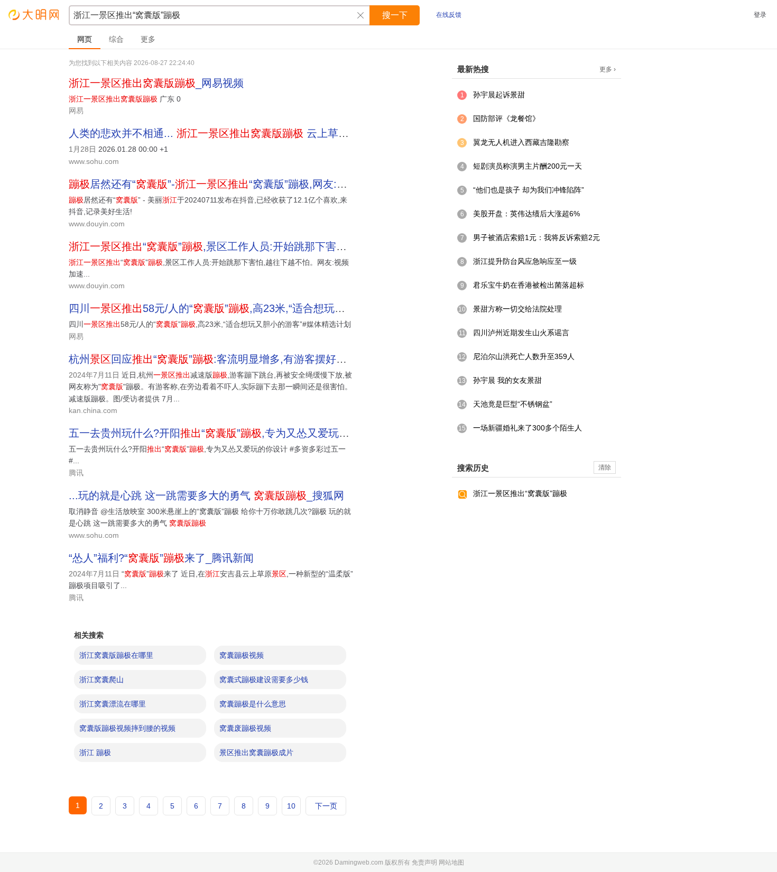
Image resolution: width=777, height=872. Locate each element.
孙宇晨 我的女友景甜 (507, 380)
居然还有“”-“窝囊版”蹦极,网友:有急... (218, 184)
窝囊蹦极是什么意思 (252, 704)
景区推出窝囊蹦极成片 (256, 752)
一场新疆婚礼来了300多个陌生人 (527, 428)
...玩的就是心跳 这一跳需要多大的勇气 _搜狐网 (206, 495)
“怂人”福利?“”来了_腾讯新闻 (161, 558)
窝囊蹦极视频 (241, 655)
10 (291, 806)
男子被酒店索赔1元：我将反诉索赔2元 (536, 237)
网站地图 (451, 862)
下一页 (326, 806)
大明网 (34, 14)
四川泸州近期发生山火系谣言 (521, 332)
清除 (604, 467)
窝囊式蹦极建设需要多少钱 (263, 679)
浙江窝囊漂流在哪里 (112, 704)
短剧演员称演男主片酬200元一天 (527, 166)
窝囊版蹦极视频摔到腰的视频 (127, 728)
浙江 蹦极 (95, 752)
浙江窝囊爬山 (101, 679)
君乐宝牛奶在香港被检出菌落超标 (528, 285)
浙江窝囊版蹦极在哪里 (116, 655)
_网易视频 (156, 83)
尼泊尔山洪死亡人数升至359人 (524, 356)
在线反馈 (448, 15)
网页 (84, 39)
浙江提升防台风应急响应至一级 (525, 261)
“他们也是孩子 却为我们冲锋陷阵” (528, 190)
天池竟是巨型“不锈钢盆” (512, 404)
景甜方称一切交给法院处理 (517, 309)
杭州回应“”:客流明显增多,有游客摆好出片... (218, 359)
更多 (148, 39)
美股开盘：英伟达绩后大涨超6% (526, 213)
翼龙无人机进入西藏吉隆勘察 (521, 142)
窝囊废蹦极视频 (245, 728)
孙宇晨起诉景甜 (499, 94)
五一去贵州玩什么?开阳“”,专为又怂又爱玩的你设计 (225, 433)
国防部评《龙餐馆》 (506, 118)
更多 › (607, 69)
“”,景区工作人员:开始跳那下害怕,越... (219, 246)
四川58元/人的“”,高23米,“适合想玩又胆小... (222, 308)
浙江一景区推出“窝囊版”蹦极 (520, 493)
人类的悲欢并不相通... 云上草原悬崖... (224, 133)
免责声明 (424, 862)
